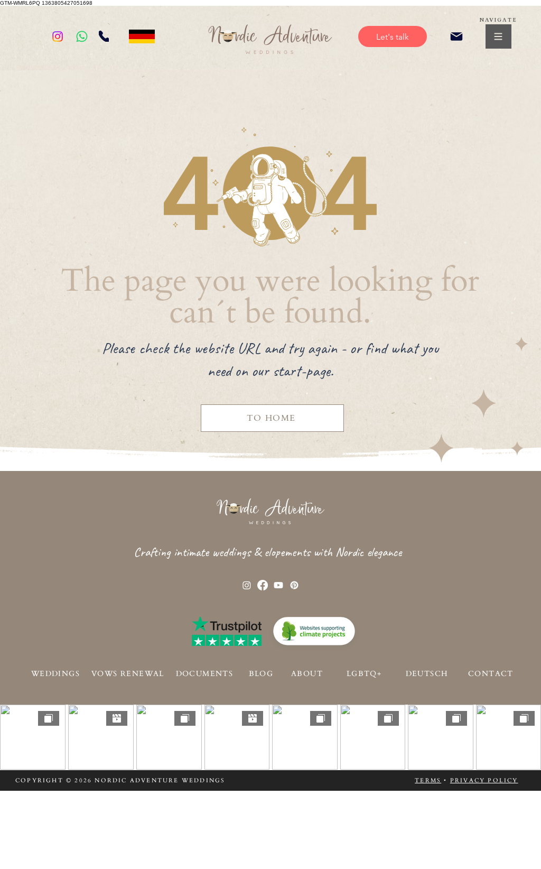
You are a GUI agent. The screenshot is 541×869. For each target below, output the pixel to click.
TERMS (428, 780)
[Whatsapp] (82, 36)
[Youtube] (278, 585)
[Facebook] (262, 585)
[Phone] (104, 36)
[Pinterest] (294, 585)
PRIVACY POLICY (484, 780)
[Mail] (456, 36)
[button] (498, 36)
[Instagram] (57, 36)
